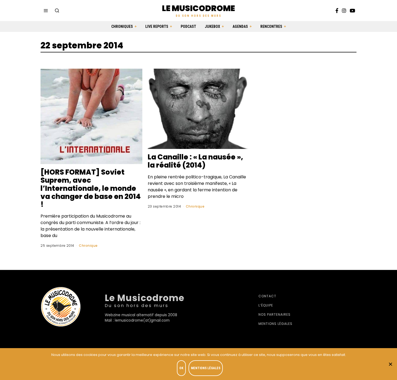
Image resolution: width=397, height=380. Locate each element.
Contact (267, 296)
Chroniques (122, 26)
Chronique (88, 245)
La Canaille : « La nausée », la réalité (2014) (195, 161)
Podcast (188, 26)
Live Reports (156, 26)
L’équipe (265, 305)
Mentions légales (275, 323)
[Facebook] (337, 10)
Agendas (240, 26)
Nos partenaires (274, 314)
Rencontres (271, 26)
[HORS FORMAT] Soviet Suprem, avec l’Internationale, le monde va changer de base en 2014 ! (91, 188)
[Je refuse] (390, 364)
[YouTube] (352, 10)
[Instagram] (344, 10)
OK (181, 368)
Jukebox (212, 26)
